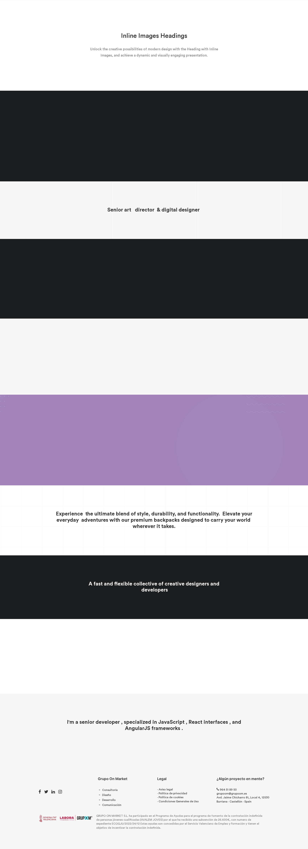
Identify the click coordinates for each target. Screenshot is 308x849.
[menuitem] (124, 11)
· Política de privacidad (172, 793)
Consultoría (110, 790)
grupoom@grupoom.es (232, 793)
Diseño (106, 795)
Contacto (179, 10)
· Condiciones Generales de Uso (178, 801)
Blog (163, 10)
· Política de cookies (170, 797)
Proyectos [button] (144, 10)
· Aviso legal (165, 789)
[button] (39, 792)
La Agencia (124, 10)
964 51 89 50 (292, 10)
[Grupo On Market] (25, 10)
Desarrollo (109, 800)
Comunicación (111, 805)
